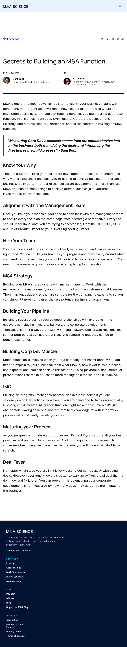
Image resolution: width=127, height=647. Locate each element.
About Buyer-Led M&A (18, 550)
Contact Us (12, 620)
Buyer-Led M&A (14, 576)
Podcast (10, 594)
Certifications (13, 567)
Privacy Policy (13, 631)
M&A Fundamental (16, 572)
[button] (120, 6)
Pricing (10, 563)
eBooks (10, 598)
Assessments (13, 581)
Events (10, 627)
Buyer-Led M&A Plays (18, 607)
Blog (8, 603)
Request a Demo (15, 624)
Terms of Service (15, 636)
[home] (15, 6)
